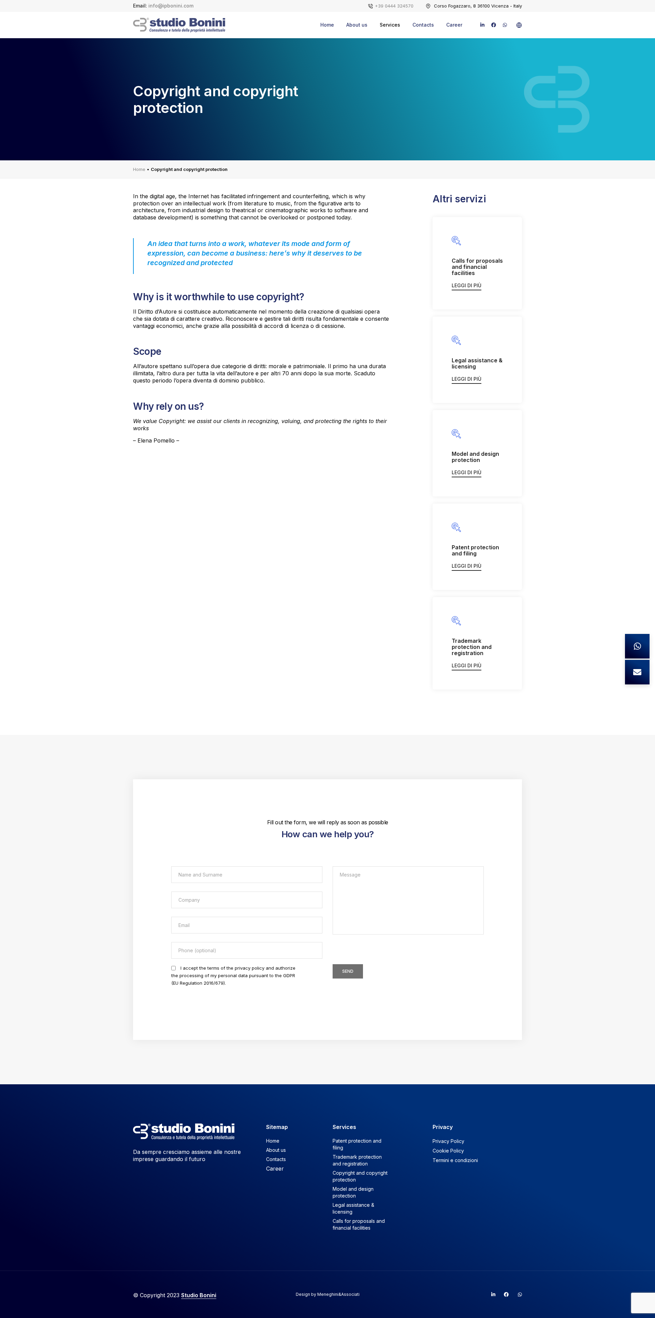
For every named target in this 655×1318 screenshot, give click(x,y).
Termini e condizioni (455, 1160)
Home (327, 25)
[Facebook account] (503, 1294)
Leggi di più (466, 285)
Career (454, 25)
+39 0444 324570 (394, 6)
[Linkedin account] (490, 1294)
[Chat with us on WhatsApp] (637, 646)
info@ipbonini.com (170, 6)
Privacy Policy (448, 1141)
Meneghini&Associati (338, 1294)
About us (356, 25)
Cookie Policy (448, 1151)
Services (390, 25)
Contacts (423, 25)
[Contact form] (637, 672)
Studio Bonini (198, 1295)
